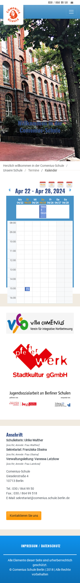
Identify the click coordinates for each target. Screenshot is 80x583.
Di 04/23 (27, 201)
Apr (69, 184)
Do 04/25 (43, 201)
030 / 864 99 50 (58, 2)
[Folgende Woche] (70, 189)
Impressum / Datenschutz (40, 545)
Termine (34, 170)
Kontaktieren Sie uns (24, 515)
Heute (42, 184)
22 (51, 184)
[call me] (70, 2)
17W (60, 184)
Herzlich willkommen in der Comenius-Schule (34, 165)
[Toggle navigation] (71, 12)
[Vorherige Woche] (9, 189)
